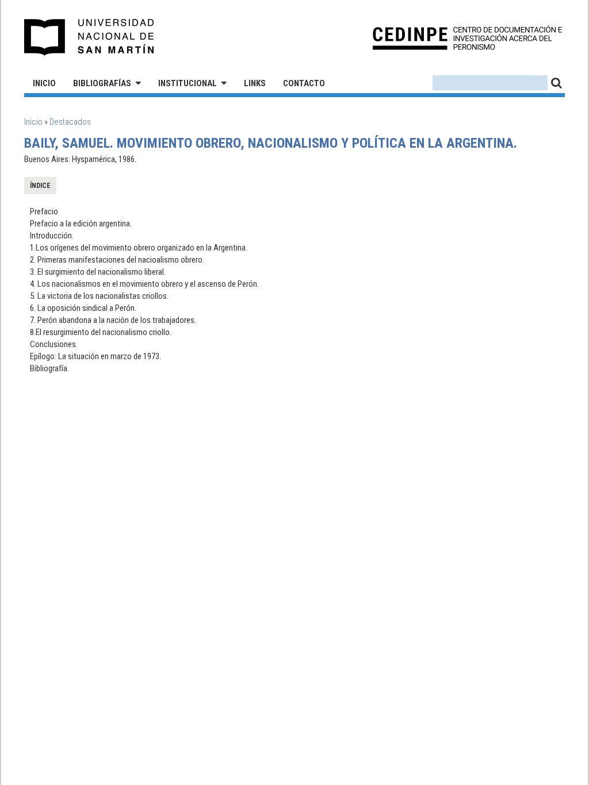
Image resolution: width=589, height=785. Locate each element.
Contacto (304, 83)
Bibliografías (102, 83)
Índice (40, 186)
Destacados (70, 122)
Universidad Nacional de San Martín (89, 37)
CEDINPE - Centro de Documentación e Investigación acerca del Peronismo (467, 37)
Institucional (187, 83)
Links (255, 83)
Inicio (44, 83)
